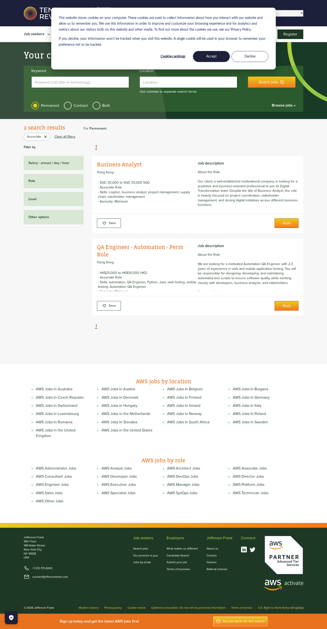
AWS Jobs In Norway (184, 413)
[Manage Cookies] (11, 617)
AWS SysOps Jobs (182, 493)
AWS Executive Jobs (118, 484)
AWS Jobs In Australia (54, 389)
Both (106, 105)
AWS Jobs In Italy (247, 405)
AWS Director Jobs (248, 476)
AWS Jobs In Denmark (119, 397)
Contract (80, 105)
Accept (211, 56)
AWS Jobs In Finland (184, 397)
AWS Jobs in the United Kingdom (55, 433)
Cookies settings (173, 56)
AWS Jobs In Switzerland (56, 405)
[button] (92, 147)
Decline (249, 56)
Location (147, 71)
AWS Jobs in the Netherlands (125, 413)
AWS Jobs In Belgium (185, 389)
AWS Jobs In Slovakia (119, 422)
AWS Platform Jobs (248, 484)
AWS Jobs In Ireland (183, 405)
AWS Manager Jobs (183, 484)
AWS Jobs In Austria (118, 389)
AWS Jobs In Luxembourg (57, 413)
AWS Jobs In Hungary (119, 405)
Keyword (38, 71)
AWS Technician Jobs (250, 493)
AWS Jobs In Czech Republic (60, 397)
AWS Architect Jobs (183, 468)
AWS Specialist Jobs (118, 493)
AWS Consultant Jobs (54, 476)
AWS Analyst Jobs (116, 468)
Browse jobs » (284, 105)
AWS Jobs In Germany (251, 397)
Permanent (50, 105)
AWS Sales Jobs (49, 493)
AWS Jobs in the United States (126, 430)
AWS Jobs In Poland (249, 413)
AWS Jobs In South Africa (188, 422)
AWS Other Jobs (49, 501)
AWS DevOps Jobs (182, 476)
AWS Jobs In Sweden (250, 422)
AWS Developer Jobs (119, 476)
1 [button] (96, 147)
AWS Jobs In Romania (54, 422)
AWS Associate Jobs (250, 468)
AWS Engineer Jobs (52, 484)
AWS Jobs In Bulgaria (250, 389)
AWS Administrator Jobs (56, 468)
